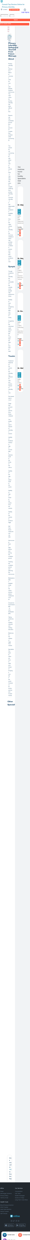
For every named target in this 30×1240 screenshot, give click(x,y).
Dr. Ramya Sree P (21, 311)
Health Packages (20, 1195)
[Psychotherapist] (10, 783)
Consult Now (20, 233)
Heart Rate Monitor (5, 1209)
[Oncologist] (10, 961)
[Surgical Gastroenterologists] (10, 711)
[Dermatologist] (10, 1124)
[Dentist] (10, 798)
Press (1, 1191)
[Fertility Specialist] (10, 976)
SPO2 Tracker (4, 1207)
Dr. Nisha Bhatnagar (22, 368)
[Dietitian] (10, 1035)
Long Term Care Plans (21, 1200)
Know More (18, 232)
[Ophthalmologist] (10, 754)
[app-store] (9, 1225)
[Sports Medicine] (10, 872)
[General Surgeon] (10, 1065)
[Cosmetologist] (10, 843)
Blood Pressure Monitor (7, 1205)
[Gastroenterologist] (10, 991)
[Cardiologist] (10, 1050)
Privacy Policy (4, 1195)
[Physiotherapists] (10, 1138)
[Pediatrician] (10, 1094)
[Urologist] (10, 946)
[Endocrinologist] (10, 917)
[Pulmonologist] (10, 1020)
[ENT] (10, 769)
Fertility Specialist (20, 228)
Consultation (18, 1191)
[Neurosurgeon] (10, 931)
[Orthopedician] (10, 1109)
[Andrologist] (10, 828)
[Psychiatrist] (10, 813)
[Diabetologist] (10, 857)
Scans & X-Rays (19, 1198)
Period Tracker (4, 1211)
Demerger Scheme (6, 1193)
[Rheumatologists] (10, 725)
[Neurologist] (10, 887)
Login (23, 12)
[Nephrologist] (10, 902)
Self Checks (3, 1213)
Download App (15, 9)
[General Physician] (10, 1079)
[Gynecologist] (10, 1005)
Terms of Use (4, 1198)
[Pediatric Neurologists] (10, 740)
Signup (27, 12)
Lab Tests (17, 1193)
